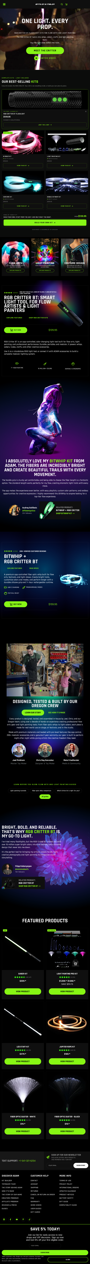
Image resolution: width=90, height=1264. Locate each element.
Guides (5, 1208)
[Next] (77, 670)
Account (34, 1184)
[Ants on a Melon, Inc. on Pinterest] (23, 1219)
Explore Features (14, 318)
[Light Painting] (45, 257)
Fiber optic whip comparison (41, 791)
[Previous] (12, 670)
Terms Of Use (65, 1180)
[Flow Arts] (15, 257)
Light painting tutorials (18, 791)
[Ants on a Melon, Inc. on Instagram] (4, 1219)
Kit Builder (7, 1180)
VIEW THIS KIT (22, 165)
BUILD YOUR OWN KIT (44, 222)
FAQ (32, 1198)
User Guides (36, 1208)
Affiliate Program (10, 1201)
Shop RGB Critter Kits (38, 318)
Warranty (35, 1201)
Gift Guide (63, 1201)
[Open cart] (66, 4)
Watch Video (47, 58)
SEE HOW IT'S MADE (56, 712)
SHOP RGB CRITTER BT (28, 886)
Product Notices (66, 1194)
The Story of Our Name (12, 1194)
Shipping (34, 1187)
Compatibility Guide (68, 1205)
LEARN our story (33, 712)
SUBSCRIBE (45, 1252)
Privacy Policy (65, 1184)
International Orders (69, 1187)
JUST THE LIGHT (44, 125)
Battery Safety (66, 1198)
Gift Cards (35, 1212)
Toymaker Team (8, 1184)
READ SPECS (34, 568)
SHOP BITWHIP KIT (64, 513)
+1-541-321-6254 (27, 1160)
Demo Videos (36, 1205)
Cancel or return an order (43, 1194)
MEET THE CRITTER (45, 50)
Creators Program (10, 1198)
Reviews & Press (9, 1205)
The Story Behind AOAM (12, 1187)
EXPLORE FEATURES (14, 568)
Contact (34, 1180)
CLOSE (68, 1260)
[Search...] (62, 4)
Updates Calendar (67, 1191)
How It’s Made (8, 1191)
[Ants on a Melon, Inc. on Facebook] (10, 1219)
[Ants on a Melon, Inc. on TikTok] (29, 1219)
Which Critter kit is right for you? (68, 791)
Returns (34, 1191)
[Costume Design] (74, 257)
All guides (45, 797)
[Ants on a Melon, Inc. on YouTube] (16, 1219)
